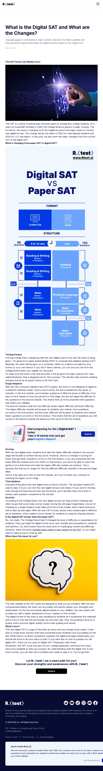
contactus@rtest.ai (13, 731)
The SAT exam (13, 39)
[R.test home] (9, 4)
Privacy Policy (28, 737)
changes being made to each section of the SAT (56, 529)
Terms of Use (11, 737)
